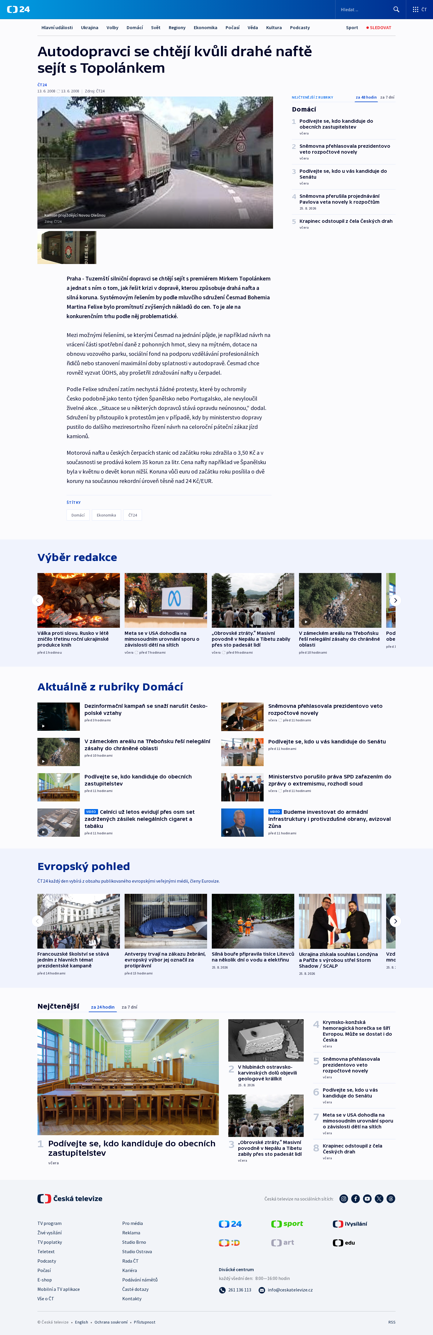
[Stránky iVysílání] (350, 1223)
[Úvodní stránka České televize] (70, 1198)
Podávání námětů (140, 1280)
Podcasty (300, 27)
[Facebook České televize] (355, 1198)
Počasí (232, 27)
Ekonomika (205, 27)
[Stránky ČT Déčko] (229, 1242)
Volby (112, 27)
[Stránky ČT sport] (287, 1223)
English (81, 1322)
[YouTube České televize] (367, 1198)
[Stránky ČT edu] (344, 1242)
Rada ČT (130, 1261)
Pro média (132, 1223)
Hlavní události (57, 27)
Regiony (177, 27)
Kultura (274, 27)
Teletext (46, 1251)
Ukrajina (89, 27)
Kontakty (131, 1298)
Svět (156, 27)
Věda (253, 27)
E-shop (44, 1280)
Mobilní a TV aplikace (58, 1289)
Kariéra (129, 1270)
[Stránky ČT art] (282, 1242)
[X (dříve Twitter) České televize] (379, 1198)
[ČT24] (18, 9)
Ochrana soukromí (111, 1322)
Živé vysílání (49, 1233)
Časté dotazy (135, 1289)
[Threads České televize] (391, 1198)
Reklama (131, 1233)
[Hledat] (396, 9)
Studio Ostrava (137, 1251)
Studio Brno (134, 1242)
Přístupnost (144, 1322)
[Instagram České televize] (343, 1198)
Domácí (135, 27)
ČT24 (42, 84)
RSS (392, 1322)
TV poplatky (49, 1242)
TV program (49, 1223)
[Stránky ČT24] (230, 1223)
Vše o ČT (45, 1298)
